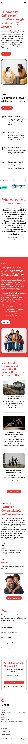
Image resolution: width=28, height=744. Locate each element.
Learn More (6, 53)
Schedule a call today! (14, 598)
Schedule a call (7, 107)
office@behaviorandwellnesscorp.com (14, 721)
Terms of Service (5, 731)
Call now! (5, 322)
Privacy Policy (4, 728)
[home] (2, 2)
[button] (25, 2)
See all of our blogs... (14, 491)
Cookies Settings (5, 734)
